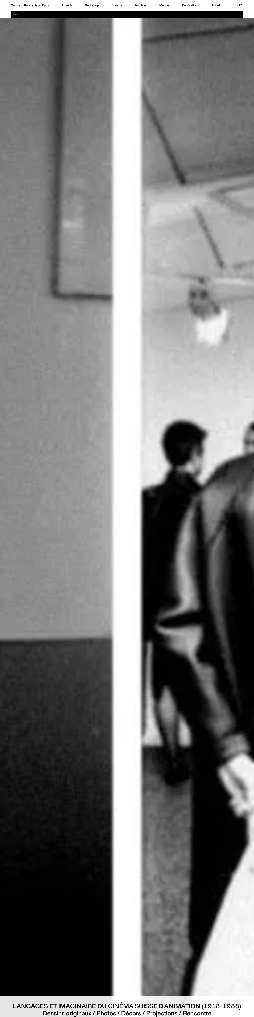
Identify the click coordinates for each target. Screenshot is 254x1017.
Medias (164, 5)
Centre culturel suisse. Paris (30, 5)
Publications (190, 5)
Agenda (67, 5)
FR (235, 5)
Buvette (116, 5)
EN (241, 5)
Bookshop (92, 5)
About (216, 5)
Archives (141, 5)
